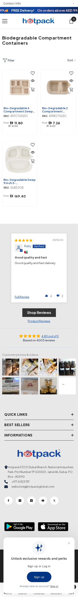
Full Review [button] (22, 297)
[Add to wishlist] (32, 73)
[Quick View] (32, 80)
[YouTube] (43, 500)
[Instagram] (20, 500)
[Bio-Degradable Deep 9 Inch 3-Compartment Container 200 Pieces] (19, 159)
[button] (46, 295)
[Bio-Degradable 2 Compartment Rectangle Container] (58, 87)
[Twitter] (54, 500)
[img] (23, 240)
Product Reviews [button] (39, 321)
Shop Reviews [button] (39, 312)
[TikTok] (31, 500)
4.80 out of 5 (50, 336)
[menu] (4, 21)
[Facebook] (8, 500)
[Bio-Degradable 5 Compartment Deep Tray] (19, 87)
